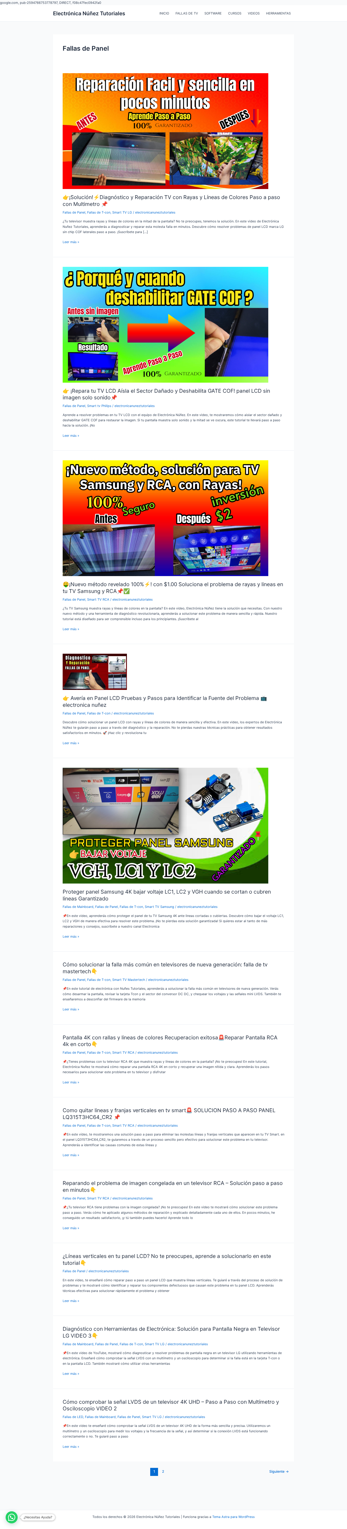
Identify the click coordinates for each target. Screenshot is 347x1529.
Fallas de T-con (98, 212)
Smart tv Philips (99, 406)
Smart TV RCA (98, 599)
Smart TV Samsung (159, 907)
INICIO (164, 13)
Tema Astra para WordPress (233, 1517)
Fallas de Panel (74, 212)
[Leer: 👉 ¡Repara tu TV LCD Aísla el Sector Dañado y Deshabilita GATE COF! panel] (165, 324)
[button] (12, 1517)
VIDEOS (254, 13)
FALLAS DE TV (187, 13)
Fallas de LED (73, 1417)
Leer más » (71, 242)
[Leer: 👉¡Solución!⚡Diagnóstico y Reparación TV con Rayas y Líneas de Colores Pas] (165, 131)
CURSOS (234, 13)
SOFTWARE (213, 13)
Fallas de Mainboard (78, 907)
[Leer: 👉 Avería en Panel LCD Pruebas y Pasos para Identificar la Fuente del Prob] (95, 672)
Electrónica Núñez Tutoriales (89, 13)
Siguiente (279, 1471)
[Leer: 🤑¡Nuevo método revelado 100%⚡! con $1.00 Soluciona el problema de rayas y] (165, 518)
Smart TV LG (122, 212)
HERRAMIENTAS (278, 13)
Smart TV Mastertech (128, 980)
